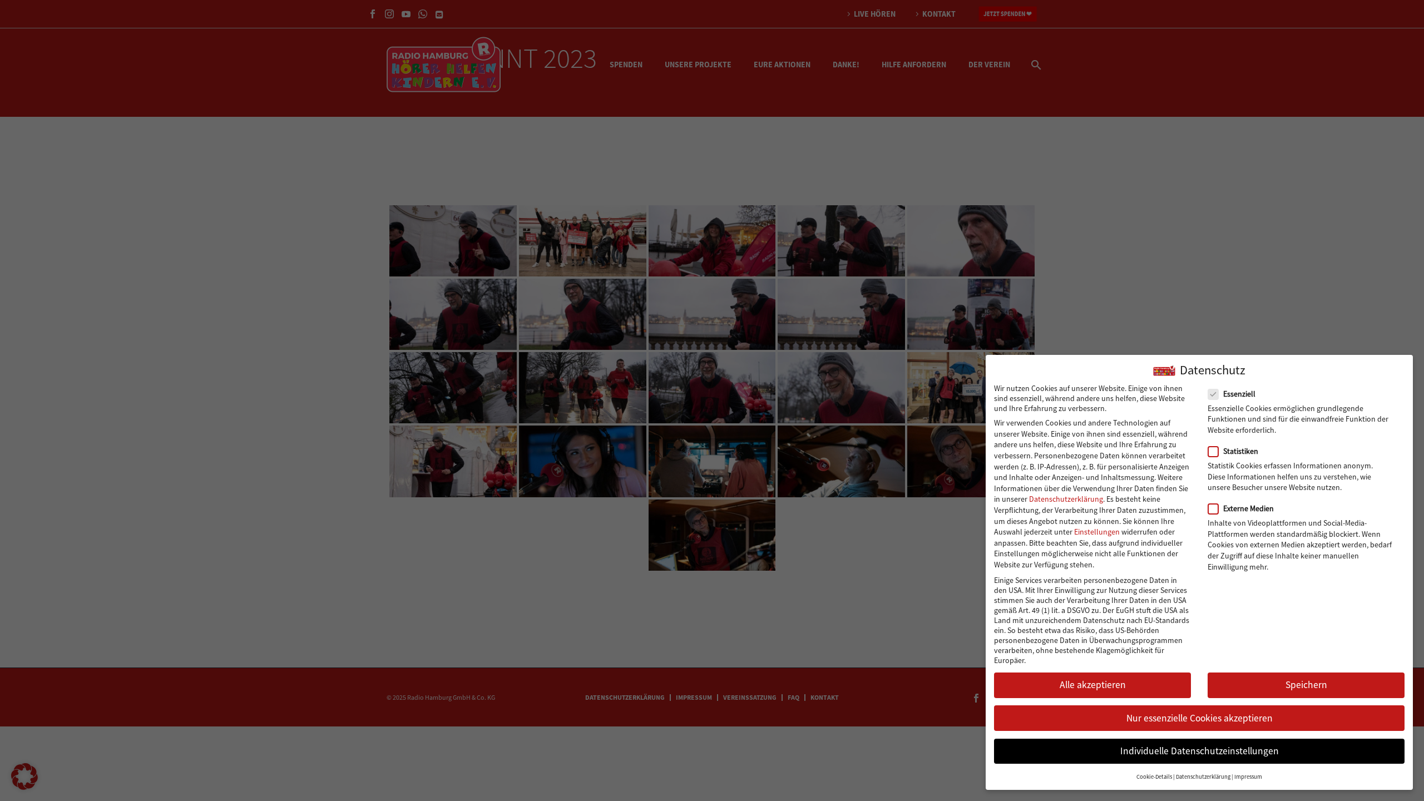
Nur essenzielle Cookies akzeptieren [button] (1199, 718)
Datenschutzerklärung (1066, 499)
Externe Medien (1248, 508)
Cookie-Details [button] (1154, 776)
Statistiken (1240, 451)
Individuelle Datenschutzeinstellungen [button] (1199, 751)
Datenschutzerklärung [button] (1203, 776)
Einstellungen (1097, 532)
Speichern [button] (1306, 685)
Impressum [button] (1248, 776)
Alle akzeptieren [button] (1093, 685)
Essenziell (1239, 394)
